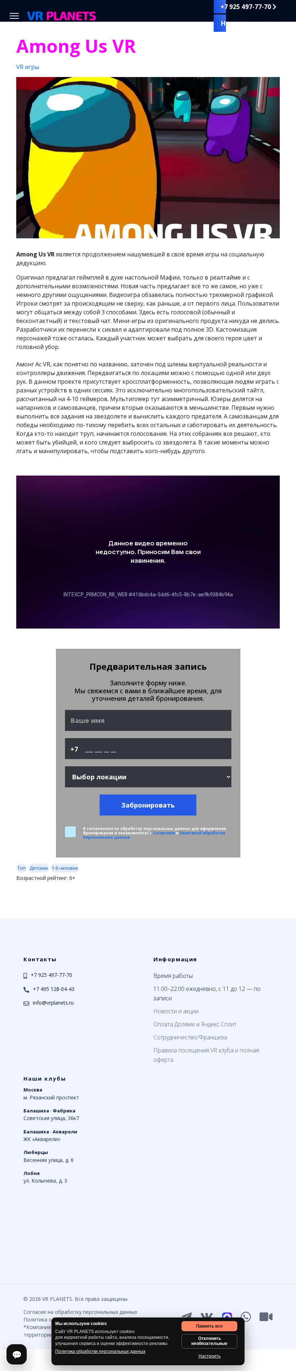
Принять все (209, 1326)
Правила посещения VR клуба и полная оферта (206, 1055)
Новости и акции (176, 1011)
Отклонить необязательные (209, 1341)
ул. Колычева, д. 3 (45, 1177)
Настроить (210, 1356)
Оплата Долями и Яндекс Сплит (194, 1024)
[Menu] (14, 16)
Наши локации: (248, 23)
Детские (39, 868)
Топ (21, 868)
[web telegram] (187, 1316)
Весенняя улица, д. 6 (48, 1156)
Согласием (164, 832)
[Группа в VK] (206, 1316)
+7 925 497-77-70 (247, 7)
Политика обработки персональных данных (100, 1351)
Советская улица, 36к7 (51, 1114)
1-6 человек (65, 868)
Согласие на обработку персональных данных (80, 1311)
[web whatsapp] (246, 1316)
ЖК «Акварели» (50, 1135)
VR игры (27, 67)
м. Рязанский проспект (51, 1093)
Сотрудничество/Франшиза (190, 1037)
